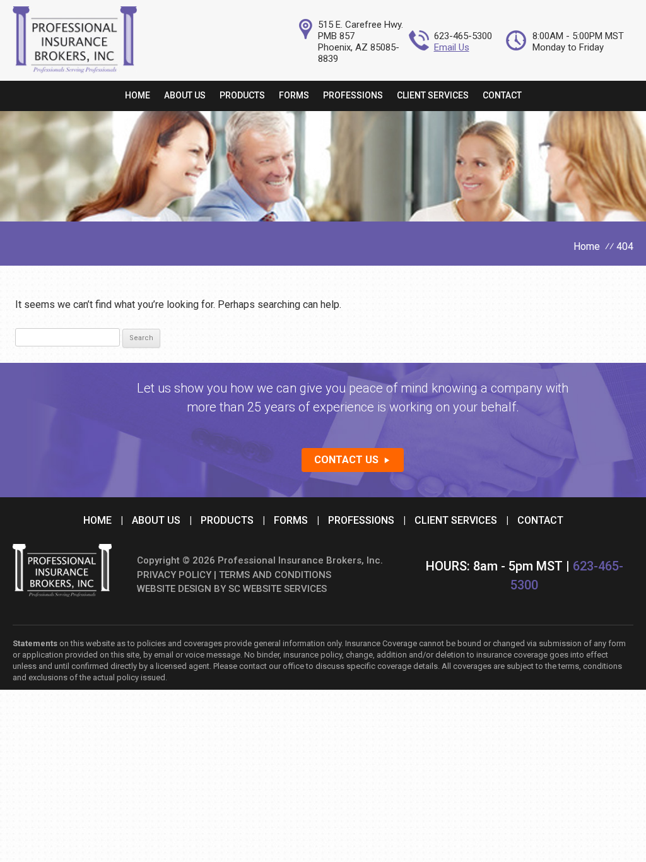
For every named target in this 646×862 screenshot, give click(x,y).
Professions (353, 95)
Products (242, 95)
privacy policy (174, 575)
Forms (294, 95)
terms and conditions (275, 575)
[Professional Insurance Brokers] (75, 70)
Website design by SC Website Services (232, 588)
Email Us (451, 47)
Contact (502, 95)
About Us (185, 95)
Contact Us (346, 460)
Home (137, 95)
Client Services (433, 95)
